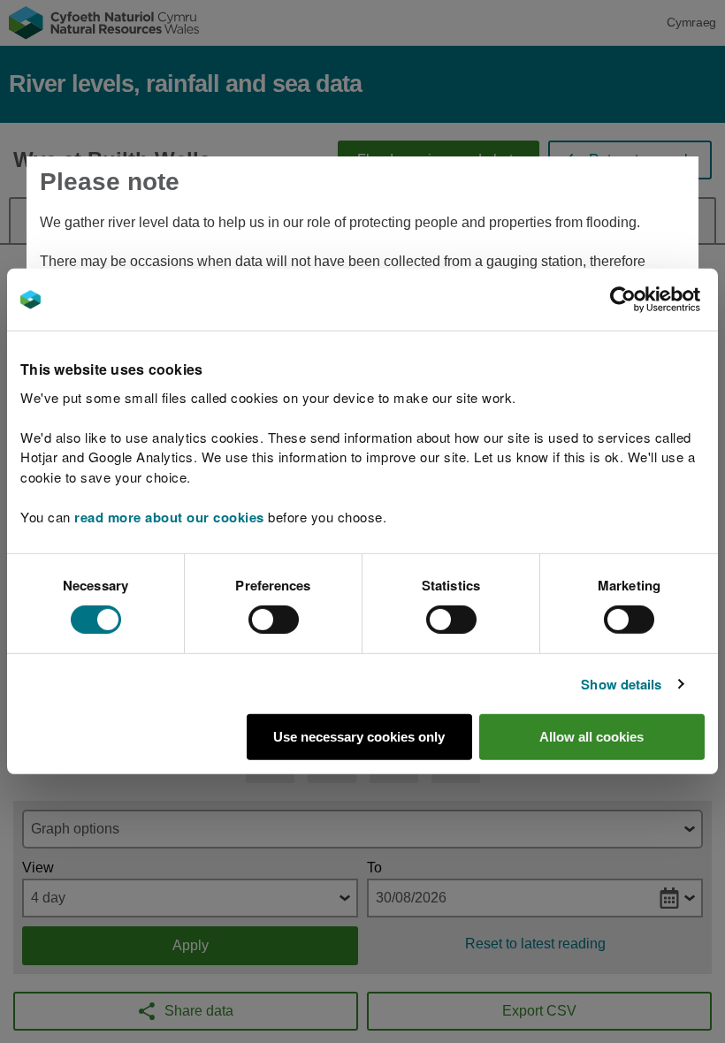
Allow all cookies (591, 736)
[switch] (273, 619)
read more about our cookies (169, 516)
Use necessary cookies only (359, 736)
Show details (621, 684)
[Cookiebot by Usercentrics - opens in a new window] (653, 299)
